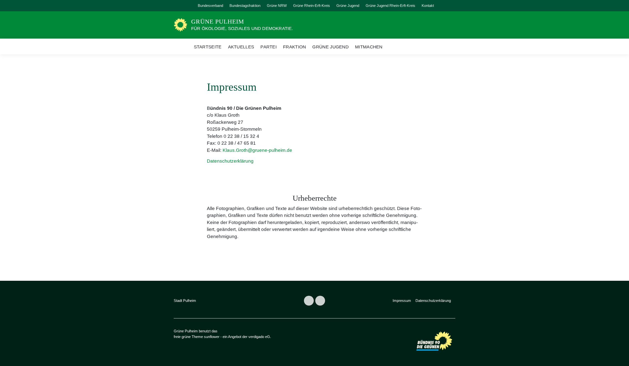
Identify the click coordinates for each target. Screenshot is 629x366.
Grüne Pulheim (217, 21)
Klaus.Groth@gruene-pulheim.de (257, 150)
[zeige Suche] (447, 6)
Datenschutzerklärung (230, 161)
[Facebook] (179, 6)
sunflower (211, 337)
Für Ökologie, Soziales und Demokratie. (242, 28)
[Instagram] (190, 6)
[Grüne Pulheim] (180, 24)
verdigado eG (259, 337)
